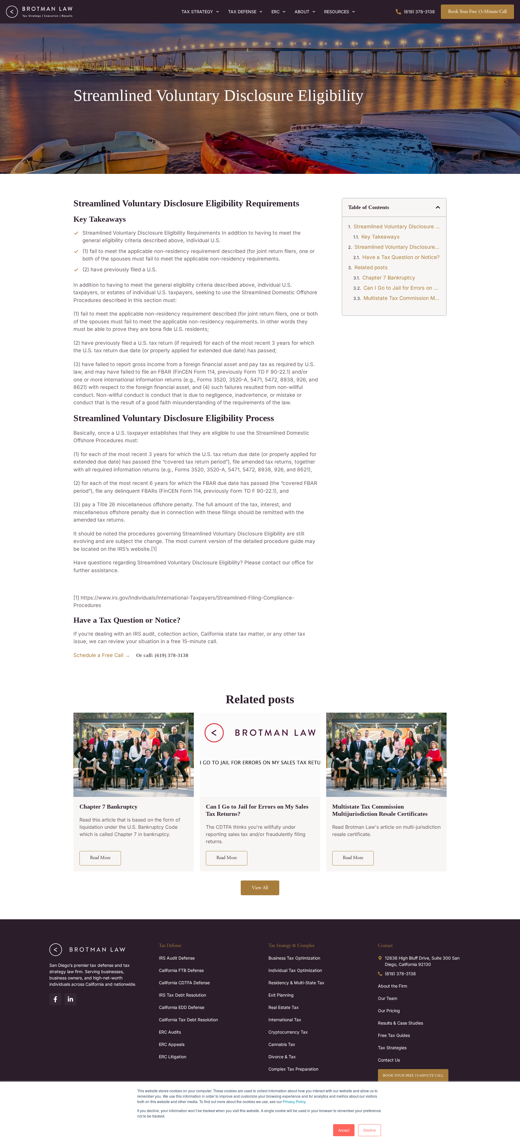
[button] (437, 207)
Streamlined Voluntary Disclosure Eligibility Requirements (397, 227)
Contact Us (389, 1059)
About (302, 11)
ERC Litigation (172, 1056)
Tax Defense (242, 11)
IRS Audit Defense (177, 958)
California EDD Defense (181, 1007)
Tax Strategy (197, 11)
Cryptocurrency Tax (288, 1032)
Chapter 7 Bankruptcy (388, 278)
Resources (336, 11)
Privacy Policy (294, 1101)
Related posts (371, 267)
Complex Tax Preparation (293, 1069)
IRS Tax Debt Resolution (182, 995)
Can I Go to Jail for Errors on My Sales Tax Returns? (402, 288)
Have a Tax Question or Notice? (401, 257)
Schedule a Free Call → (101, 655)
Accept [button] (343, 1130)
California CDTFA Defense (184, 982)
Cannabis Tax (281, 1044)
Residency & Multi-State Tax (296, 982)
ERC (275, 11)
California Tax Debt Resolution (188, 1019)
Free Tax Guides (394, 1035)
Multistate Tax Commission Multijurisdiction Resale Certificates (402, 298)
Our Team (387, 998)
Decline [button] (369, 1130)
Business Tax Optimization (294, 958)
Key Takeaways (380, 237)
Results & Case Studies (400, 1022)
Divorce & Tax (282, 1056)
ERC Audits (170, 1032)
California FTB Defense (181, 970)
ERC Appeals (171, 1044)
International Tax (284, 1019)
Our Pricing (389, 1010)
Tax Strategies (392, 1047)
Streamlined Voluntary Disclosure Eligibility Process (397, 247)
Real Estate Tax (283, 1007)
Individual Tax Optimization (295, 970)
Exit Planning (281, 995)
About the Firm (392, 985)
